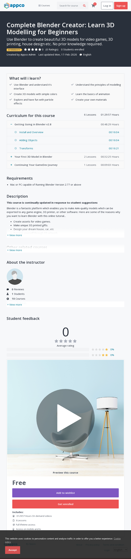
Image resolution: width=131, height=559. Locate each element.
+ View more (14, 235)
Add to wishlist (65, 492)
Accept (13, 550)
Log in (107, 5)
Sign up (120, 5)
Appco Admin (28, 54)
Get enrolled (65, 504)
